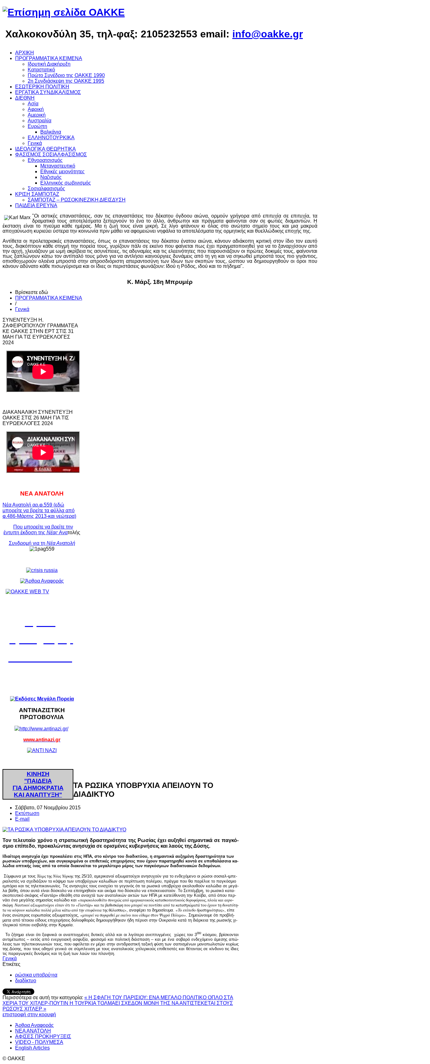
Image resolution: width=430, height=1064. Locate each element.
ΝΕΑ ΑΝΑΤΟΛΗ (33, 1031)
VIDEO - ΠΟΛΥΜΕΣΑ (39, 1042)
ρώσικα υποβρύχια (36, 975)
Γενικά (22, 309)
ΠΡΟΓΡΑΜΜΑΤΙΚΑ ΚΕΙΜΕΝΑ (48, 298)
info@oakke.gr (267, 34)
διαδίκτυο (25, 980)
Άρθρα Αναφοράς (34, 1025)
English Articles (32, 1047)
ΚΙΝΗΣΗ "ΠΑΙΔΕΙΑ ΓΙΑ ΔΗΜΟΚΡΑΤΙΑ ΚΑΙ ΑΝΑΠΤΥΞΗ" (38, 784)
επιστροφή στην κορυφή (29, 1014)
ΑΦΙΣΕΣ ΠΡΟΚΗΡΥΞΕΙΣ (43, 1036)
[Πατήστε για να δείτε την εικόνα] (64, 829)
